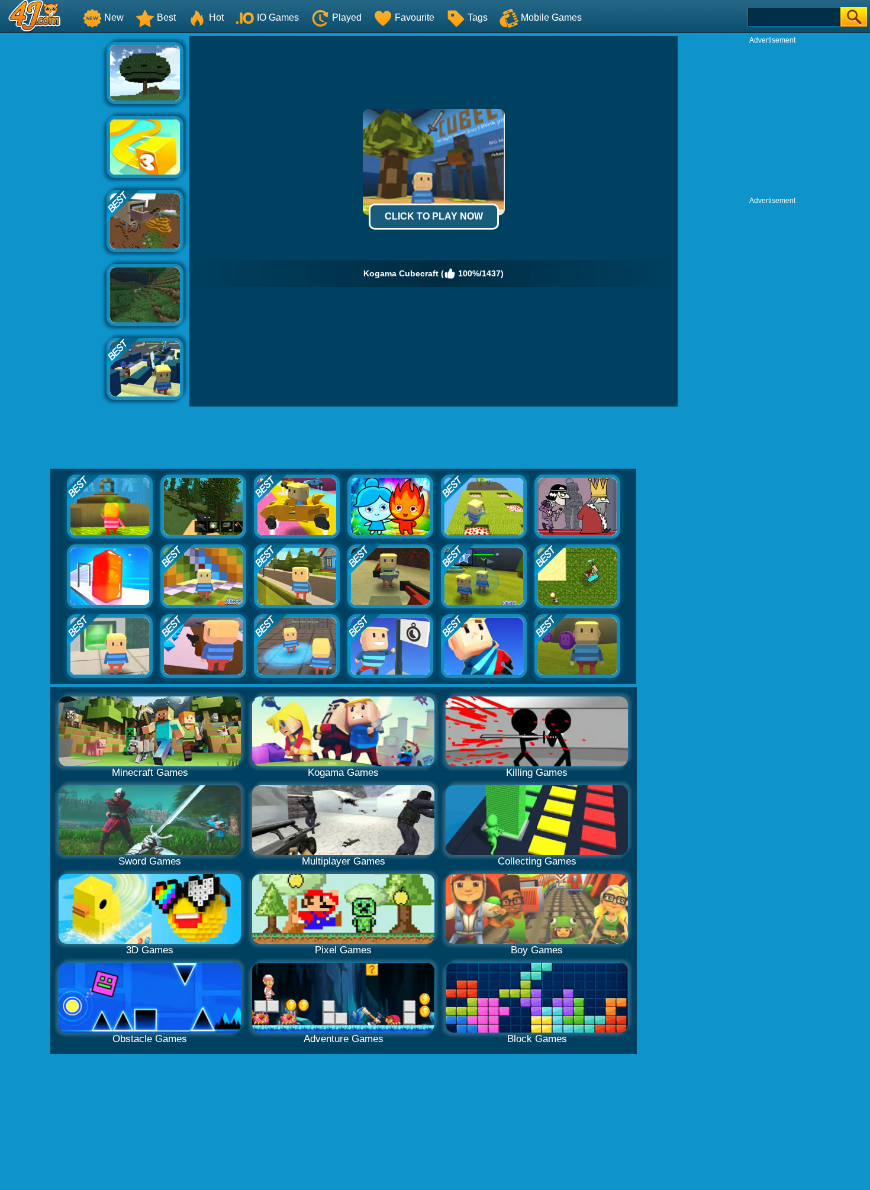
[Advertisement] (53, 213)
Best (166, 17)
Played (347, 17)
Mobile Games (551, 17)
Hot (216, 17)
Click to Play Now (434, 216)
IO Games (278, 17)
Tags (478, 17)
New (114, 17)
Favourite (414, 17)
